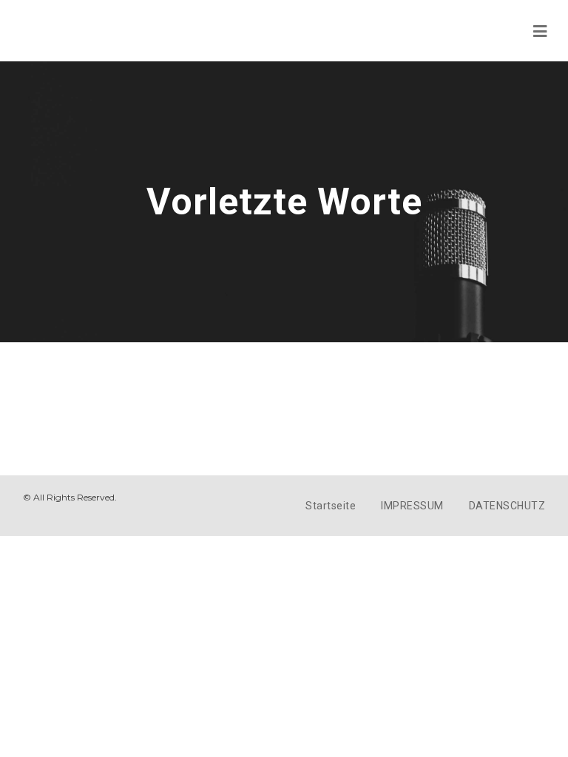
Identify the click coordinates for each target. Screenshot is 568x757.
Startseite (330, 506)
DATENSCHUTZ (507, 506)
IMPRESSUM (412, 506)
